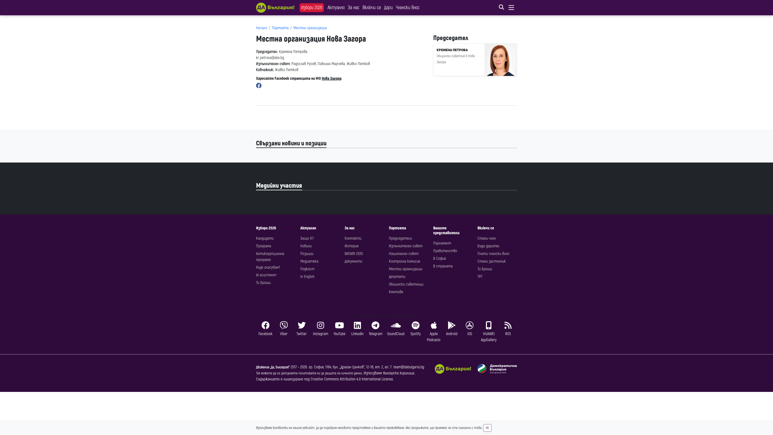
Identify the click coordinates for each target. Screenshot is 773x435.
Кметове (396, 291)
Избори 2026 (311, 7)
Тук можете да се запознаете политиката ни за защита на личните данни (309, 373)
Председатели (400, 238)
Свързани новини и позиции (291, 143)
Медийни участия (279, 186)
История (352, 246)
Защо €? (307, 238)
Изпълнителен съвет (406, 246)
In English (307, 276)
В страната (443, 266)
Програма (263, 246)
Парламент (442, 243)
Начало (261, 27)
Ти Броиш (263, 282)
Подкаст (307, 268)
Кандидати (265, 238)
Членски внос (408, 7)
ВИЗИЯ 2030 (354, 253)
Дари (388, 7)
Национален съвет (404, 253)
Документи (353, 261)
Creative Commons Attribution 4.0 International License (352, 379)
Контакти (353, 238)
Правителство (445, 250)
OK (487, 428)
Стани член (486, 238)
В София (439, 258)
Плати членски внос (493, 253)
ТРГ (480, 276)
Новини (306, 246)
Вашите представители (446, 230)
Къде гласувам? (268, 267)
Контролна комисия (404, 261)
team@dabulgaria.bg (408, 367)
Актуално (336, 7)
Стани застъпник (491, 261)
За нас (353, 7)
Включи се (372, 7)
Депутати (397, 276)
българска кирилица (398, 373)
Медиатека (309, 261)
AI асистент (266, 275)
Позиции (306, 253)
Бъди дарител (488, 246)
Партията (280, 27)
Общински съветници (406, 284)
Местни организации (310, 27)
